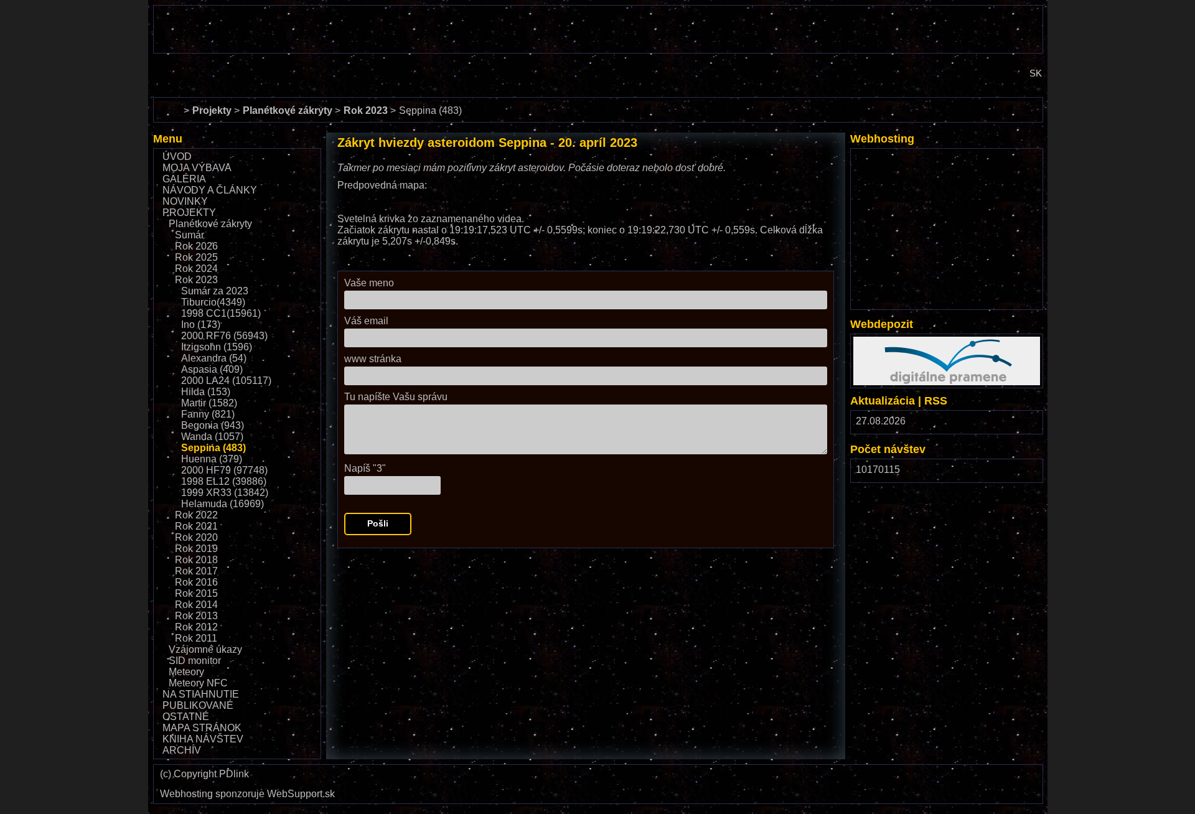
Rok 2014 (196, 604)
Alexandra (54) (213, 358)
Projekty (189, 212)
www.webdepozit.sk (897, 342)
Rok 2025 (196, 257)
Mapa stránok (201, 728)
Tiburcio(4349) (213, 302)
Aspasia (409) (212, 369)
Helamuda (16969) (222, 503)
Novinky (185, 201)
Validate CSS (883, 772)
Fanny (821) (208, 414)
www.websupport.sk (897, 156)
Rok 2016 (196, 582)
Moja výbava (197, 167)
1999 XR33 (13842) (224, 492)
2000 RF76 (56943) (224, 335)
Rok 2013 (196, 615)
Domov (169, 103)
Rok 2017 (196, 571)
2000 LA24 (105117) (226, 380)
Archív (181, 750)
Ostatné (185, 716)
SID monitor (195, 660)
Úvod (177, 156)
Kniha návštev (202, 739)
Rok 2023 (196, 279)
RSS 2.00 (1023, 424)
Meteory (186, 672)
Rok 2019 (196, 548)
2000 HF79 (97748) (224, 470)
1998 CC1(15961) (221, 313)
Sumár (189, 235)
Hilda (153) (205, 391)
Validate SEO (945, 772)
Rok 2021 (196, 526)
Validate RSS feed (1008, 778)
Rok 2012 (196, 627)
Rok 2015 (196, 593)
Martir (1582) (209, 403)
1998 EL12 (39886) (223, 481)
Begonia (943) (212, 425)
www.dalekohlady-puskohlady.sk (226, 11)
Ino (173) (200, 324)
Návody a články (209, 190)
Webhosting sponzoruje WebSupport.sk (247, 794)
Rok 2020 (196, 537)
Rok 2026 (196, 246)
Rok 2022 (196, 515)
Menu (167, 139)
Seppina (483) (213, 447)
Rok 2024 (196, 268)
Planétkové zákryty (210, 223)
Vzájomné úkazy (205, 649)
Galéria (184, 179)
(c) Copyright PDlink (204, 774)
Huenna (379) (211, 459)
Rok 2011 (196, 638)
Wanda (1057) (212, 436)
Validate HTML (809, 778)
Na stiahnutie (200, 694)
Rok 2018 (196, 559)
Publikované (197, 705)
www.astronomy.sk (194, 63)
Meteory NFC (198, 683)
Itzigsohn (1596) (216, 347)
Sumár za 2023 (214, 291)
